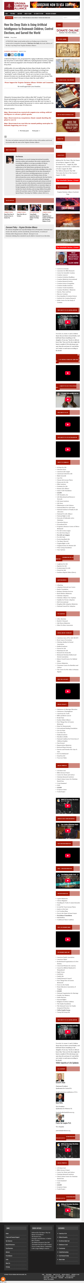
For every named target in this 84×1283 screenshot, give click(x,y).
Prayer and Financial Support (13, 1237)
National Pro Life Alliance (64, 514)
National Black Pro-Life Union (66, 507)
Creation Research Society (65, 281)
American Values (62, 959)
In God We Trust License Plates (66, 907)
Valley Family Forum (63, 1010)
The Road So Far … (61, 164)
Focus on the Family (63, 985)
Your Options (61, 550)
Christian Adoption (62, 596)
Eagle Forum (61, 972)
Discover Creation (62, 294)
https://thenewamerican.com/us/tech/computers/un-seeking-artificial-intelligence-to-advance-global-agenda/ (28, 113)
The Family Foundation (64, 1004)
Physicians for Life (62, 650)
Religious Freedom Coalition (65, 1002)
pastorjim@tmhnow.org (63, 1130)
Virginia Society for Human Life (66, 545)
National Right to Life (63, 516)
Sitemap (8, 1267)
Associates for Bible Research (65, 271)
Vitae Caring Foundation (64, 548)
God (6, 14)
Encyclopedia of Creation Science (67, 296)
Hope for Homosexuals (64, 726)
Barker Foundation (62, 589)
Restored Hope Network (64, 747)
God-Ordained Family (59, 1276)
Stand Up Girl (61, 756)
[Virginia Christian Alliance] (16, 6)
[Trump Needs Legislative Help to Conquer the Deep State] (35, 210)
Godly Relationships (63, 1252)
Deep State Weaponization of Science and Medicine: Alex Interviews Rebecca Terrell (48, 217)
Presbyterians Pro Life (63, 568)
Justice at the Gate (62, 909)
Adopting (60, 585)
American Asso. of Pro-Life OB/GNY (67, 638)
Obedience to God (63, 1244)
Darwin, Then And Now (64, 292)
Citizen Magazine (62, 901)
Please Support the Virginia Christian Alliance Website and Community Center (29, 83)
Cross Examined (61, 783)
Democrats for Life (62, 482)
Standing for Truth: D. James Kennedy (68, 903)
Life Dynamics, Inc (62, 495)
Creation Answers (62, 275)
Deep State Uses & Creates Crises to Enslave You (9, 216)
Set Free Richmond (62, 754)
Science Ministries (62, 663)
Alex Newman (14, 51)
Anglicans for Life (62, 564)
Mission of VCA (72, 1092)
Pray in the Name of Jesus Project (67, 913)
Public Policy (54, 1277)
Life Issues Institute (63, 501)
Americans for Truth (63, 713)
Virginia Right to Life (63, 543)
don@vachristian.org (62, 1092)
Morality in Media (62, 737)
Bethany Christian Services (65, 591)
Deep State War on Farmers (21, 215)
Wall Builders (61, 917)
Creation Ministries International (67, 279)
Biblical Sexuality (63, 1237)
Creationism (62, 1248)
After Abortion (61, 619)
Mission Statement (51, 14)
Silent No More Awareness (65, 625)
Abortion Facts (61, 469)
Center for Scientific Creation (66, 273)
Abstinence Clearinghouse (65, 711)
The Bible (12, 14)
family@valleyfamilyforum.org (65, 1112)
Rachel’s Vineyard (62, 621)
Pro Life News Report (63, 533)
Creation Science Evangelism (65, 283)
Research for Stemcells (64, 653)
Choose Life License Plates (65, 480)
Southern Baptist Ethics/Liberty (66, 572)
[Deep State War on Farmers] (22, 210)
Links (7, 1259)
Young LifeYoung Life (63, 1012)
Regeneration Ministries (64, 745)
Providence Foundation (64, 915)
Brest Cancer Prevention (64, 640)
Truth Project (61, 792)
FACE (58, 785)
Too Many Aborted (62, 541)
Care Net (59, 478)
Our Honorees (9, 1241)
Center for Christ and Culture (66, 775)
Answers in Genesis (62, 269)
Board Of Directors (10, 1244)
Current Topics (8, 212)
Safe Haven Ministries (63, 623)
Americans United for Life (65, 474)
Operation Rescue (62, 522)
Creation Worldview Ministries (66, 290)
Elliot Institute (61, 484)
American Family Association (65, 957)
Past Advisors (9, 1256)
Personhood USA (62, 524)
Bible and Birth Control (64, 716)
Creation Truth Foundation (65, 288)
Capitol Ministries (62, 898)
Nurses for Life (61, 648)
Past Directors (9, 1248)
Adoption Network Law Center (66, 587)
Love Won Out (61, 732)
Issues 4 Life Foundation (64, 490)
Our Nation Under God (64, 1241)
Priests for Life (61, 570)
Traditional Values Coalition (65, 920)
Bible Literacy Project (63, 773)
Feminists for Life (62, 486)
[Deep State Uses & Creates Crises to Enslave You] (10, 210)
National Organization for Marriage (67, 993)
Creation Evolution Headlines (65, 277)
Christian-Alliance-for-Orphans (66, 598)
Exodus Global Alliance (64, 720)
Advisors (8, 1252)
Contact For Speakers (49, 1279)
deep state (14, 37)
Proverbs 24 (59, 334)
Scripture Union (62, 789)
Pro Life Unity (61, 537)
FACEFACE (60, 974)
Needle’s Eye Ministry (63, 995)
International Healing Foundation (67, 728)
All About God (61, 770)
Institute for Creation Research (66, 298)
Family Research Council (64, 978)
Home (7, 1233)
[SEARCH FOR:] (71, 17)
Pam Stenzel (61, 743)
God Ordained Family (64, 1256)
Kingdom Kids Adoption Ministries (67, 604)
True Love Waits (62, 758)
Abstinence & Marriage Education (67, 709)
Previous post (24, 131)
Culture (20, 14)
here (46, 193)
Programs (61, 1277)
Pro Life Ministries (69, 1277)
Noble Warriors (61, 997)
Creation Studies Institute (65, 285)
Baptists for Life (62, 566)
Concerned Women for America (66, 966)
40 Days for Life (61, 467)
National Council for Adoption (66, 606)
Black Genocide (61, 476)
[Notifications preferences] (3, 1279)
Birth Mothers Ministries (64, 593)
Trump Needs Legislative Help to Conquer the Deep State (34, 216)
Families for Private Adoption (66, 600)
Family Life (60, 976)
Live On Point (61, 730)
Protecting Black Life (63, 539)
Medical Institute (62, 646)
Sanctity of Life (63, 1233)
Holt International (62, 602)
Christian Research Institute (65, 777)
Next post (35, 131)
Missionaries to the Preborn (65, 505)
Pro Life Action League (64, 531)
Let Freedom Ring (62, 911)
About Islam (28, 14)
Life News (60, 503)
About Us (8, 1263)
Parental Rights (61, 999)
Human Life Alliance (63, 488)
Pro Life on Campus (63, 535)
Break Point (60, 718)
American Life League (63, 472)
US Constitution (38, 14)
